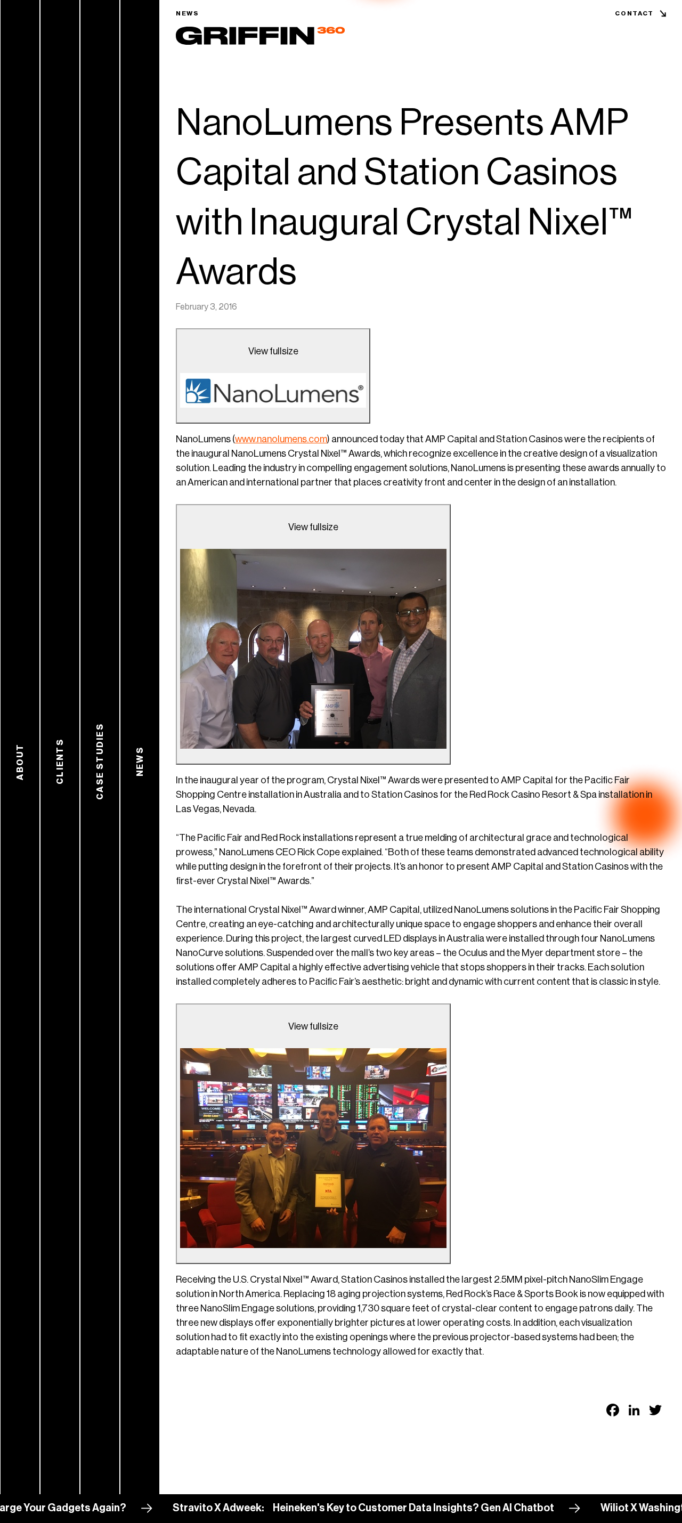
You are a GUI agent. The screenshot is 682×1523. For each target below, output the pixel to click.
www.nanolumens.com (281, 439)
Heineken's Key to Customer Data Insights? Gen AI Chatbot (377, 1508)
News (187, 13)
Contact (634, 13)
